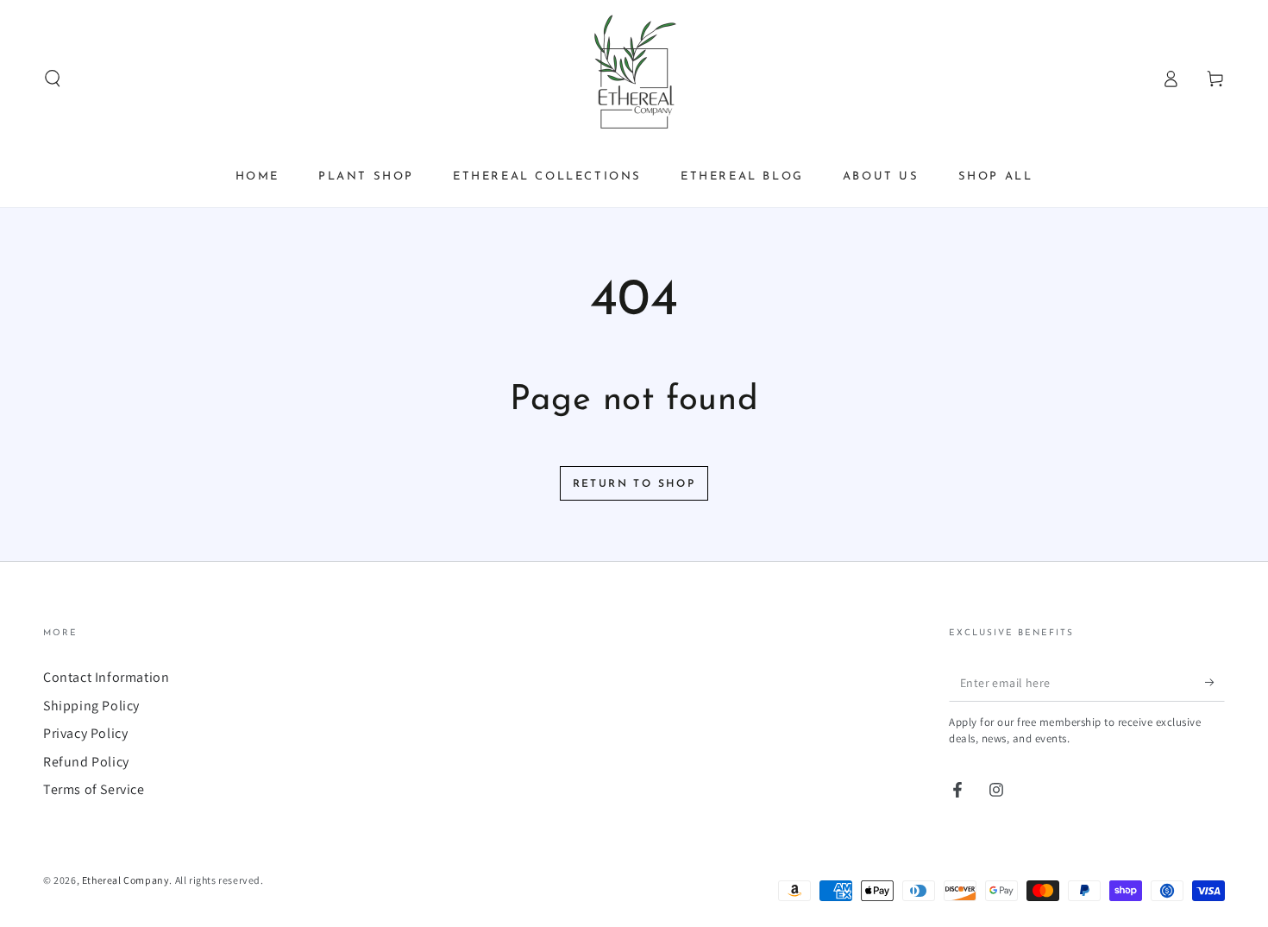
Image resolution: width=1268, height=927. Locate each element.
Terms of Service (94, 789)
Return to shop (634, 484)
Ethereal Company (126, 879)
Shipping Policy (91, 706)
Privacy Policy (85, 733)
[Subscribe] (1215, 682)
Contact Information (106, 677)
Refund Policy (86, 762)
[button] (52, 79)
